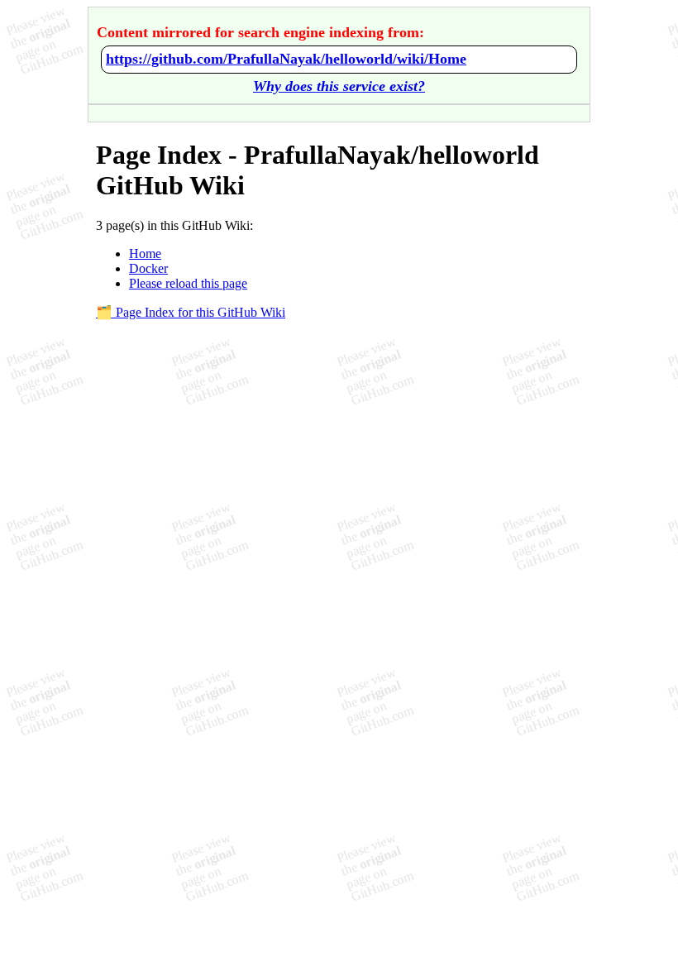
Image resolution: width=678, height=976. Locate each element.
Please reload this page (188, 283)
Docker (148, 268)
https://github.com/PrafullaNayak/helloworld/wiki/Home (286, 58)
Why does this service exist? (339, 86)
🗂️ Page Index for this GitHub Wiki (190, 312)
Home (145, 253)
